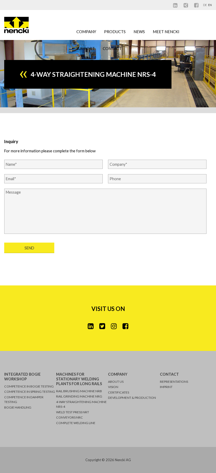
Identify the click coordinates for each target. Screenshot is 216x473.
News (139, 31)
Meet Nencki (166, 31)
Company (86, 31)
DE (205, 5)
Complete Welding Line (75, 423)
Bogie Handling (17, 407)
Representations (174, 382)
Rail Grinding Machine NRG (79, 396)
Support (85, 48)
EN (210, 5)
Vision (113, 387)
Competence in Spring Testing (29, 392)
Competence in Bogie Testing (29, 386)
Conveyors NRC (69, 417)
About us (116, 382)
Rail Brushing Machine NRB (79, 391)
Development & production (132, 398)
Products (115, 31)
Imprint (166, 387)
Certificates (118, 392)
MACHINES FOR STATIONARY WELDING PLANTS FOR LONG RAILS (79, 379)
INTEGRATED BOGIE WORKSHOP (22, 376)
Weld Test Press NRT (72, 412)
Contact (112, 48)
